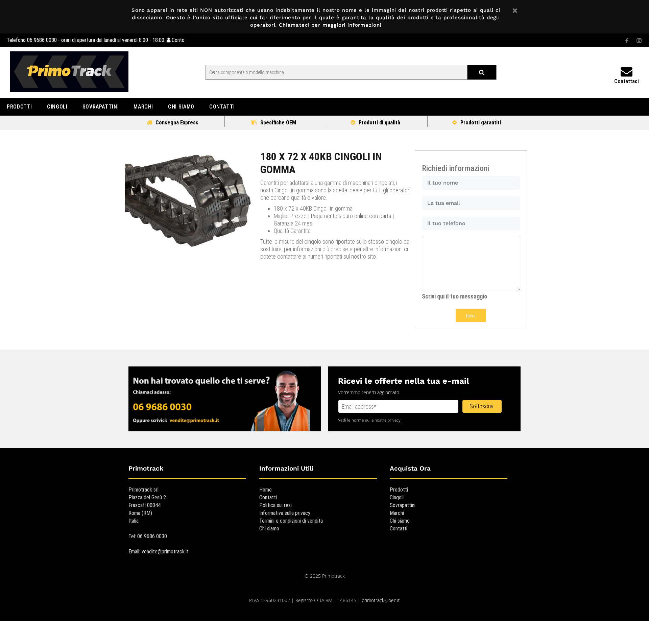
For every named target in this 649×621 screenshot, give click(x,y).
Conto (177, 40)
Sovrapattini (402, 505)
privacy (394, 420)
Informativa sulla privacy (284, 513)
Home (265, 489)
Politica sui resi (275, 505)
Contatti (268, 497)
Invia (471, 315)
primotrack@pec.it (381, 600)
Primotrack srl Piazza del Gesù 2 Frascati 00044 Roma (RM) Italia (147, 505)
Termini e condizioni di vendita (291, 521)
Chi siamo (269, 528)
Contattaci (626, 81)
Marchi (397, 513)
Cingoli (397, 497)
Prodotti (399, 489)
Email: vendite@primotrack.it (158, 551)
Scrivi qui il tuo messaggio (454, 296)
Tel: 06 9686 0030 (147, 536)
